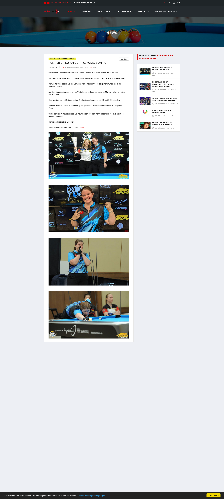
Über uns (142, 12)
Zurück (124, 59)
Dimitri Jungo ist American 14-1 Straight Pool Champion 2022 (163, 84)
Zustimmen (213, 495)
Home (70, 12)
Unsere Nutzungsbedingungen (91, 495)
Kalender (86, 12)
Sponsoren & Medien (165, 12)
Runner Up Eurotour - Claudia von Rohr (163, 69)
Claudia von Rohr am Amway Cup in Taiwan (162, 124)
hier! (82, 127)
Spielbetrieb (123, 12)
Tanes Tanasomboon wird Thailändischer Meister (164, 99)
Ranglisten (102, 12)
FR (169, 3)
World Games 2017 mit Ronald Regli (162, 111)
